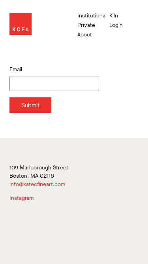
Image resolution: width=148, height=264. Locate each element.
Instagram (21, 198)
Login (116, 25)
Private (86, 25)
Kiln (113, 16)
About (84, 35)
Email (15, 69)
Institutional (90, 16)
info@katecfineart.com (37, 184)
